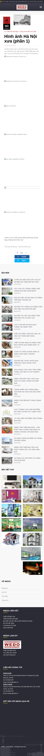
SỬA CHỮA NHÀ (8, 628)
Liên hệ (4, 592)
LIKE (23, 253)
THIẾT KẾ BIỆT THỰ (9, 616)
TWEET (21, 261)
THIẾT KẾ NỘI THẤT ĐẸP (10, 619)
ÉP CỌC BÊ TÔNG (8, 623)
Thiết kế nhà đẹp (12, 31)
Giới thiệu (5, 596)
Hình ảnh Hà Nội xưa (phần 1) (20, 38)
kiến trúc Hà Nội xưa (25, 246)
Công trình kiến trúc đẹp (28, 31)
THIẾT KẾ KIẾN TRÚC (9, 650)
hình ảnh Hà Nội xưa (11, 246)
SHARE (21, 257)
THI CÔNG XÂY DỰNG (10, 653)
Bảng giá (5, 588)
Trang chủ (5, 600)
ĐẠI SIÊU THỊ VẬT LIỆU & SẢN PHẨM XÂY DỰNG (17, 621)
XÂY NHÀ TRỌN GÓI (9, 655)
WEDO (11, 746)
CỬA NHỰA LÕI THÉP (9, 625)
